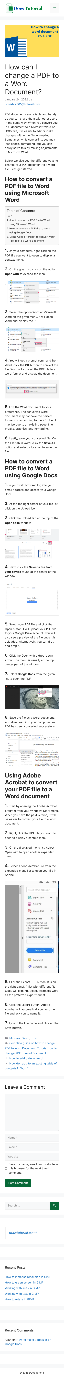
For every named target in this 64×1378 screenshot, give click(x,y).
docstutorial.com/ (23, 1233)
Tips (34, 1038)
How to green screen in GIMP (24, 1282)
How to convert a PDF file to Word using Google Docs (29, 230)
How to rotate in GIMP (19, 1299)
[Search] (54, 1206)
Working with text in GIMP (22, 1293)
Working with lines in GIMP (22, 1288)
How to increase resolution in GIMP (28, 1277)
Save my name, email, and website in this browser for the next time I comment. (33, 1168)
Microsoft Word (19, 1038)
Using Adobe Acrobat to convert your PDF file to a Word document (32, 238)
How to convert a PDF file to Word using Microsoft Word (29, 222)
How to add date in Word (26, 1058)
